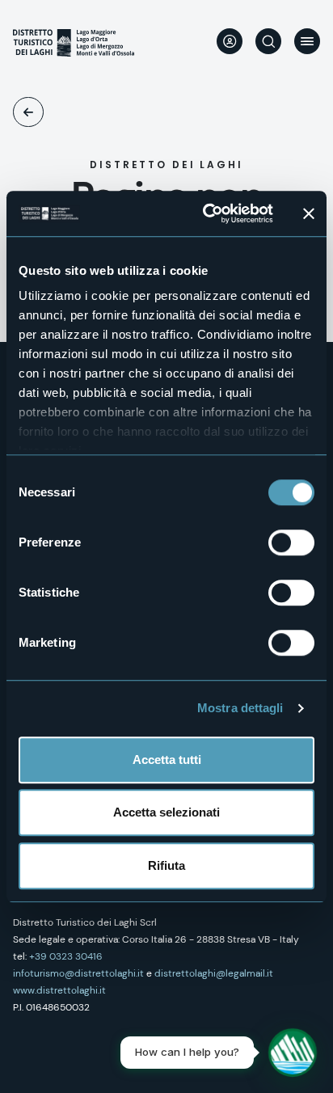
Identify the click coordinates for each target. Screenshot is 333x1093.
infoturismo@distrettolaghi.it (78, 973)
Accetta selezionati (166, 812)
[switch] (291, 542)
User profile (229, 41)
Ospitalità (28, 112)
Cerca (268, 41)
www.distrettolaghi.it (59, 990)
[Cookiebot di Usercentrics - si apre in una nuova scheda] (206, 213)
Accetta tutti (167, 759)
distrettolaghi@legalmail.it (213, 973)
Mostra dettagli (240, 708)
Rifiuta (166, 865)
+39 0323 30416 (66, 956)
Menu (307, 41)
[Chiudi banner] (308, 213)
